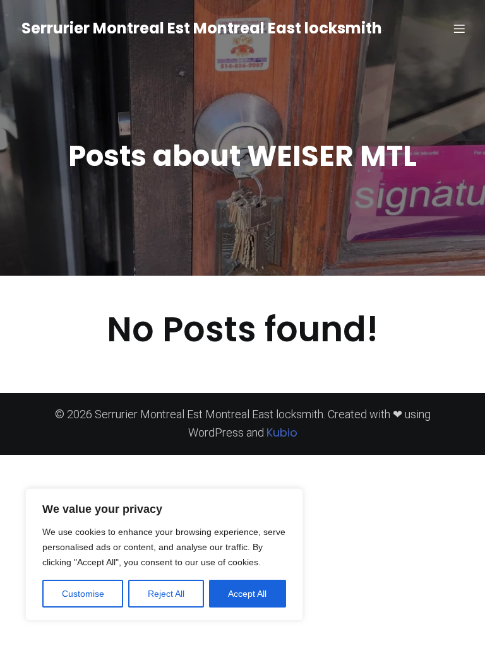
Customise (83, 594)
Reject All (166, 594)
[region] (164, 554)
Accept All (247, 594)
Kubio (281, 432)
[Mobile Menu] (459, 28)
